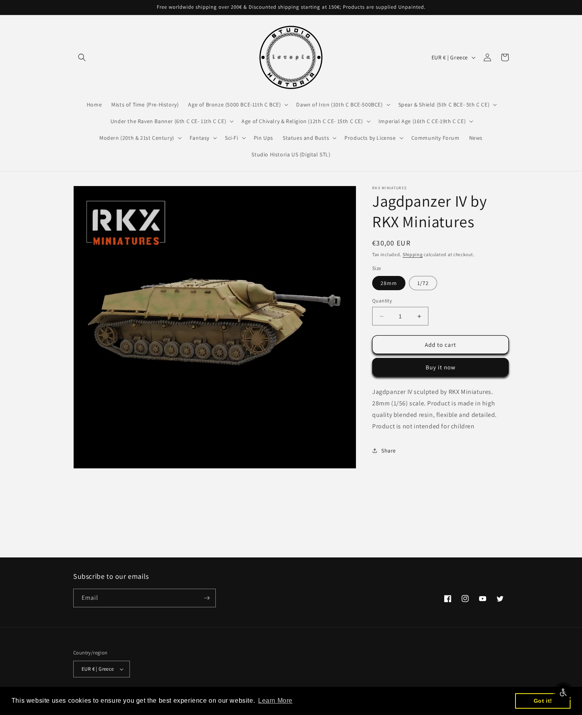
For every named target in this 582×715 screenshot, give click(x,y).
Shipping (413, 254)
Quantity (382, 300)
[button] (82, 57)
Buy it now (441, 367)
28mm (388, 283)
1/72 (423, 283)
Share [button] (388, 450)
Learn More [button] (275, 700)
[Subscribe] (206, 598)
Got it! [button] (543, 701)
